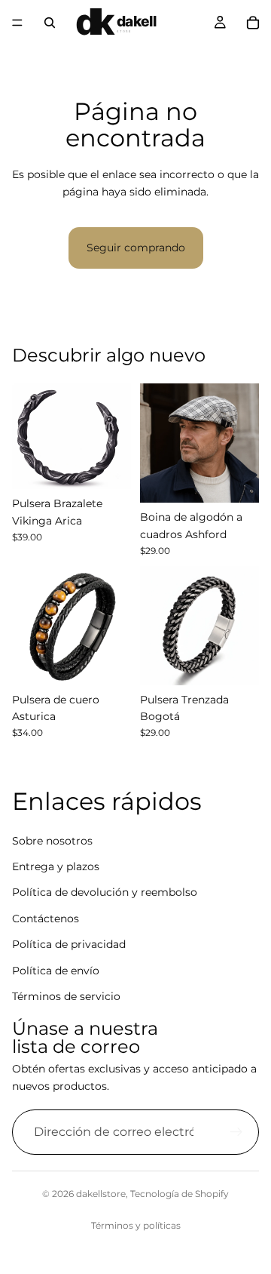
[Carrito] (252, 22)
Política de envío (55, 970)
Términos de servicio (66, 996)
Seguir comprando (136, 247)
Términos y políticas (136, 1225)
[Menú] (17, 22)
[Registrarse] (236, 1132)
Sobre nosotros (52, 841)
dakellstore (101, 1193)
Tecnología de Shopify (179, 1193)
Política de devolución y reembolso (104, 893)
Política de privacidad (69, 944)
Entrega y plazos (55, 866)
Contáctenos (45, 918)
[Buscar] (49, 22)
